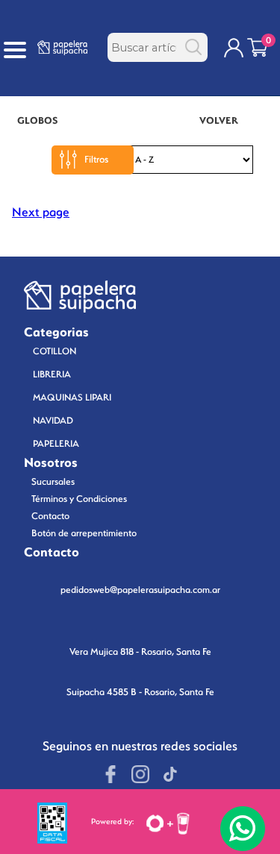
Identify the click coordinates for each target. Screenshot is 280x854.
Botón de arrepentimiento (84, 533)
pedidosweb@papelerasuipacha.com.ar (140, 589)
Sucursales (53, 481)
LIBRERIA (52, 374)
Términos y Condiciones (79, 498)
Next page (40, 212)
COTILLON (54, 351)
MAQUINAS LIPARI (72, 397)
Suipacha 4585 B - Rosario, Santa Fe (140, 691)
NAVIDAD (53, 420)
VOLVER (218, 120)
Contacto (50, 515)
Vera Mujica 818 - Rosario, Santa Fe (140, 651)
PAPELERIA (56, 443)
